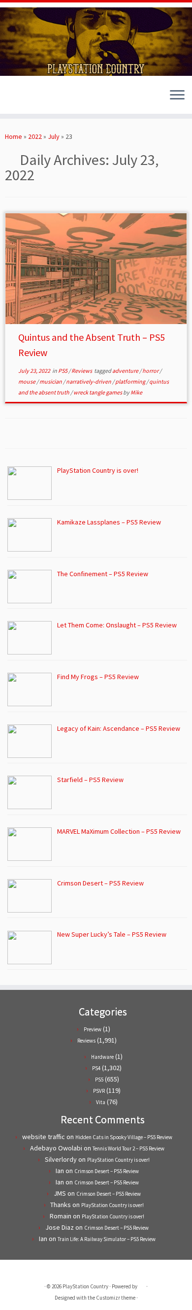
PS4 (96, 1068)
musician (51, 381)
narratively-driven (89, 381)
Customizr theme (115, 1297)
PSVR (99, 1090)
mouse (27, 381)
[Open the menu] (177, 96)
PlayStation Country (85, 1286)
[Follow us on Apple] (36, 99)
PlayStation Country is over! (118, 1159)
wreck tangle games (98, 392)
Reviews (82, 370)
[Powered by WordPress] (141, 1284)
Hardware (102, 1056)
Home (13, 136)
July (54, 136)
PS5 (63, 370)
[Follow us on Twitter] (10, 99)
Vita (100, 1102)
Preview (92, 1029)
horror (151, 370)
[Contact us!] (44, 99)
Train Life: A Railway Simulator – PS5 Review (107, 1239)
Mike (136, 392)
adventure (125, 370)
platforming (130, 381)
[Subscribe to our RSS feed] (27, 99)
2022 (35, 136)
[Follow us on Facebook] (19, 99)
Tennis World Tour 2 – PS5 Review (128, 1148)
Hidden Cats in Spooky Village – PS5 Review (123, 1137)
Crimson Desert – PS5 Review (106, 1171)
